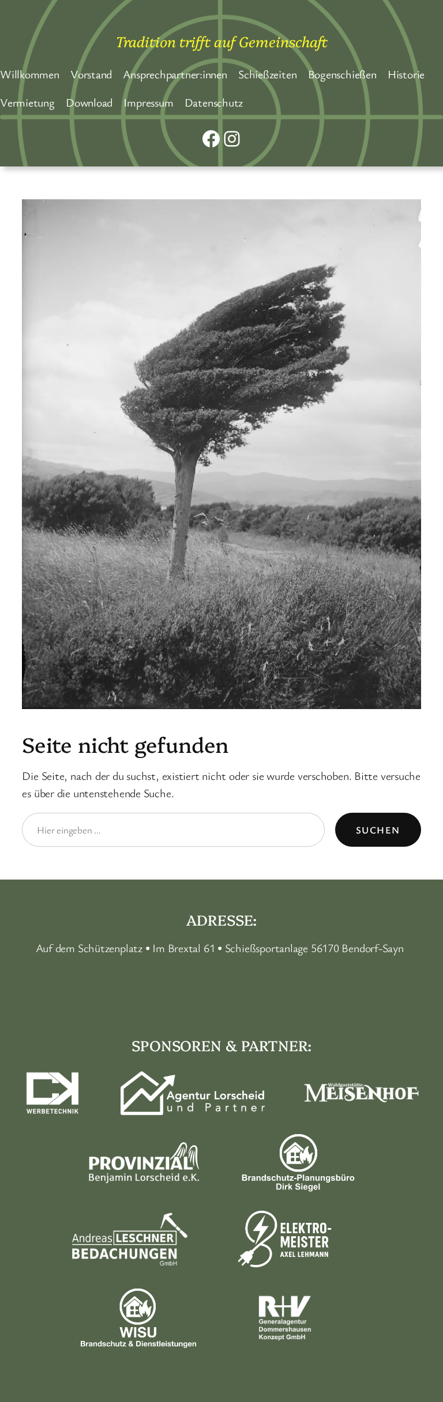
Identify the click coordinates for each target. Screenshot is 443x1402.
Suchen (378, 829)
